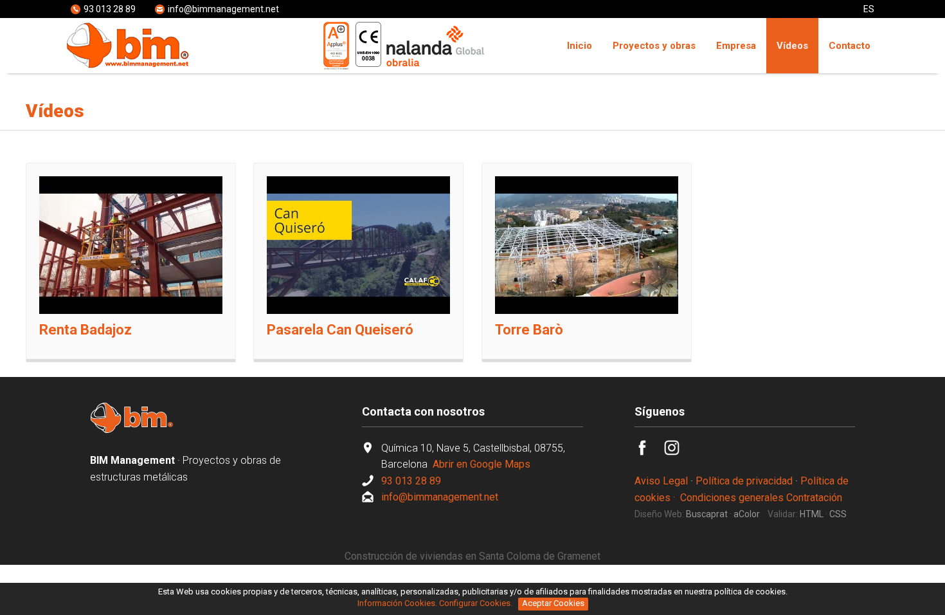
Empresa (736, 45)
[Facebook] (649, 452)
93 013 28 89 (110, 9)
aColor (747, 514)
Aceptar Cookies (553, 603)
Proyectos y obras (654, 45)
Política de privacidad (744, 481)
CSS (838, 514)
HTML (812, 514)
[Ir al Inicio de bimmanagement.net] (128, 66)
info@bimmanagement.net (223, 9)
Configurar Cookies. (476, 603)
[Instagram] (679, 452)
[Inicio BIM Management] (132, 430)
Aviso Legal (661, 481)
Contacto (849, 45)
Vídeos (792, 45)
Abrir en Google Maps (480, 464)
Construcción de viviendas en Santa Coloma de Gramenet (472, 556)
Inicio (579, 45)
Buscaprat (707, 514)
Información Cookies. (397, 603)
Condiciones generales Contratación (761, 497)
